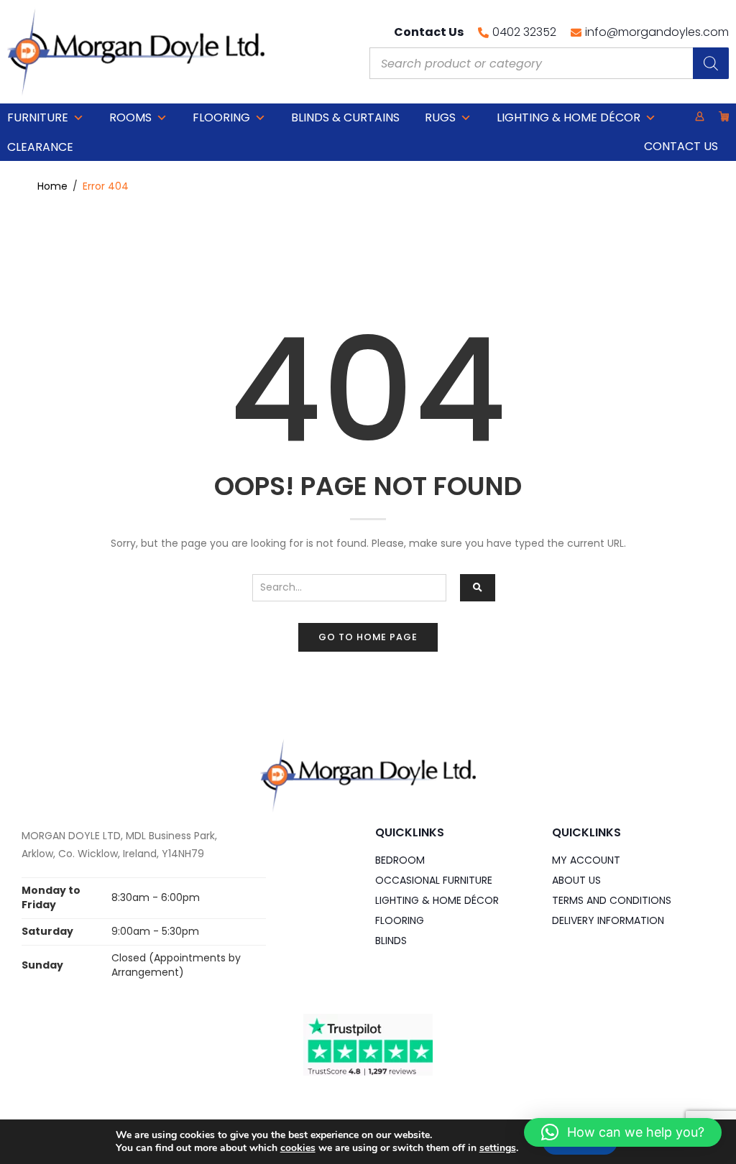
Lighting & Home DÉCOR (568, 117)
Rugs (440, 117)
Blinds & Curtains (345, 117)
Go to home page (368, 637)
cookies (298, 1148)
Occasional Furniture (433, 880)
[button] (623, 1132)
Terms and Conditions (611, 900)
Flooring (221, 117)
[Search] (711, 63)
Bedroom (400, 860)
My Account (586, 860)
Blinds (391, 940)
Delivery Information (608, 920)
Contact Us (681, 146)
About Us (576, 880)
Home (52, 186)
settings (497, 1148)
